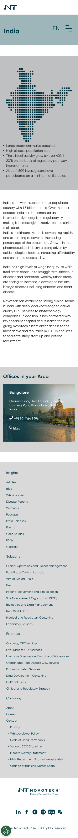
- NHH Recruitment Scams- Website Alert (34, 759)
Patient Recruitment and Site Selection (32, 591)
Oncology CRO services (21, 643)
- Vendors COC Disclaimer (24, 746)
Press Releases (16, 521)
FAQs (9, 540)
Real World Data (17, 611)
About (10, 707)
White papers (15, 495)
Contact (11, 720)
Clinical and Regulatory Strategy (28, 688)
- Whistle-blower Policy (22, 733)
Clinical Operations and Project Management (36, 566)
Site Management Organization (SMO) (31, 598)
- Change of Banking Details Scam (30, 765)
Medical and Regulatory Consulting (29, 617)
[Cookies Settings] (6, 831)
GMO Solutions (16, 682)
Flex (8, 585)
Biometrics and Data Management (29, 604)
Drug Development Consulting (26, 675)
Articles (11, 482)
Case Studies (15, 533)
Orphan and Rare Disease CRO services (32, 662)
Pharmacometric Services (23, 669)
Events (10, 527)
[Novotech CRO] (39, 794)
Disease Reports (17, 501)
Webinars (12, 508)
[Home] (10, 7)
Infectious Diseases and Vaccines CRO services (37, 656)
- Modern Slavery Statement (26, 753)
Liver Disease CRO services (24, 649)
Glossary (11, 546)
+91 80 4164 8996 (26, 418)
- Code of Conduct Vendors (25, 740)
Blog (9, 488)
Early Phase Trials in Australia (25, 572)
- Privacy (13, 727)
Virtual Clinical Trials (19, 578)
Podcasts (12, 514)
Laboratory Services (19, 624)
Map (16, 428)
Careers (11, 714)
